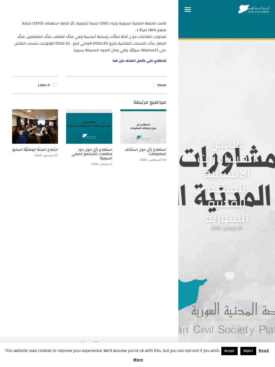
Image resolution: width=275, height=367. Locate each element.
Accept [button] (229, 351)
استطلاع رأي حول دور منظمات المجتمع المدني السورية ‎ (92, 154)
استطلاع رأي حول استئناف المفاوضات (145, 151)
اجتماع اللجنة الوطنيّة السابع (35, 149)
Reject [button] (248, 351)
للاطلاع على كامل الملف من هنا (139, 60)
